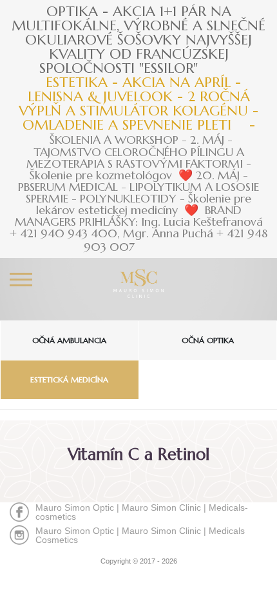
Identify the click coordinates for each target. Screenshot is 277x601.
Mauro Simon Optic (74, 507)
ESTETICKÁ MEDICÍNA (69, 379)
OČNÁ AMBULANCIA (69, 340)
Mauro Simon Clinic (161, 507)
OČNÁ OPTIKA (208, 340)
